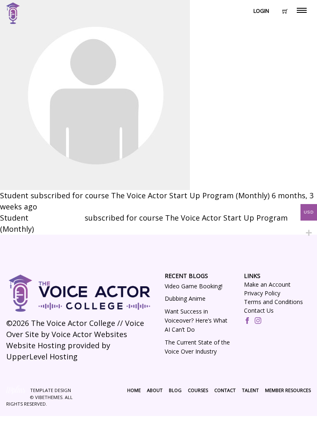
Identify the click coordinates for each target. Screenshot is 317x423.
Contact (225, 390)
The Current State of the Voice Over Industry (197, 346)
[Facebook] (247, 321)
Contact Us (259, 310)
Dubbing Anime (185, 298)
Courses (198, 390)
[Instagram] (258, 321)
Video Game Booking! (193, 286)
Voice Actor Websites (89, 334)
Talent (250, 390)
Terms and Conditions (273, 302)
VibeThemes (48, 397)
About (155, 390)
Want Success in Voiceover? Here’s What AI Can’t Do (196, 320)
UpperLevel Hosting (42, 356)
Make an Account (267, 284)
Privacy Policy (262, 293)
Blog (175, 390)
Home (134, 390)
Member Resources (288, 390)
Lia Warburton (57, 218)
